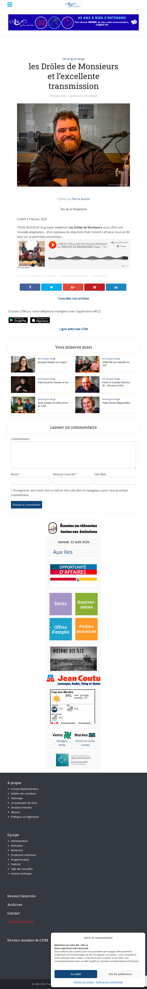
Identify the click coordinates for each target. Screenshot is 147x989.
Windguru (61, 741)
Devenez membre (21, 807)
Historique (17, 798)
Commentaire (20, 439)
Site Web (100, 474)
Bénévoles (17, 850)
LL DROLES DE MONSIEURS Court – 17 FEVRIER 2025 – (82, 276)
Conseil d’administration (25, 789)
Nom (15, 474)
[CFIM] (73, 4)
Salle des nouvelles (22, 869)
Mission (15, 812)
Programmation (20, 859)
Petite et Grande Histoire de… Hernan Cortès (116, 384)
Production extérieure (23, 855)
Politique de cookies (83, 982)
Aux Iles (61, 552)
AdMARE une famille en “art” (115, 363)
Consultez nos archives (73, 298)
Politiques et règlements (25, 817)
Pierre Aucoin (81, 199)
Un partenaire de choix (24, 803)
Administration (19, 841)
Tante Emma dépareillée (116, 402)
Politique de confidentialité (109, 982)
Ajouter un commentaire (83, 96)
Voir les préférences (120, 974)
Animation (17, 845)
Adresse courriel (65, 474)
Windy (61, 745)
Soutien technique (21, 873)
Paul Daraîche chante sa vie (53, 382)
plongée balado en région (52, 362)
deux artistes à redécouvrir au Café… (53, 404)
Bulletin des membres (23, 793)
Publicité (16, 864)
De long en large (73, 59)
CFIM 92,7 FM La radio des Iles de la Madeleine (37, 276)
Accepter (76, 974)
